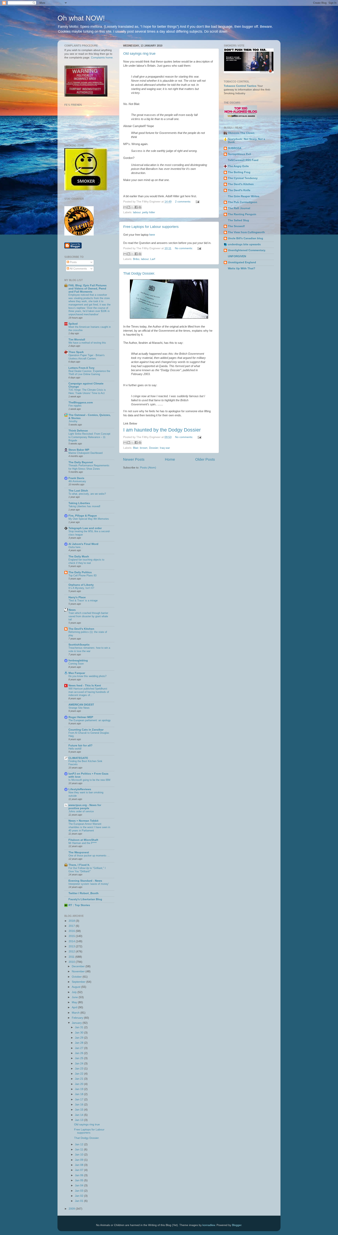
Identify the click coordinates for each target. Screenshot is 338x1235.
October (77, 976)
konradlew (208, 1225)
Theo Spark (76, 352)
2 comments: (183, 201)
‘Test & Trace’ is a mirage (83, 600)
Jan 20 (79, 1084)
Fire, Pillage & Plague (82, 515)
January (77, 1022)
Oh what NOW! (81, 18)
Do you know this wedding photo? (87, 676)
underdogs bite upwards (244, 244)
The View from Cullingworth (246, 232)
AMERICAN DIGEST (81, 704)
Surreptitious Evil (239, 154)
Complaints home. (102, 57)
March (76, 1012)
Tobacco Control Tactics (240, 85)
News (72, 609)
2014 (72, 941)
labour (137, 212)
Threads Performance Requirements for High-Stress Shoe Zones (88, 467)
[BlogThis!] (129, 207)
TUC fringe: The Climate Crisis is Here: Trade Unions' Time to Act (87, 391)
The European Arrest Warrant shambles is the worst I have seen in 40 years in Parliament (89, 827)
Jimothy (72, 421)
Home (170, 459)
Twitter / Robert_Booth (83, 893)
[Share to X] (132, 207)
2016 (72, 931)
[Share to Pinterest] (140, 207)
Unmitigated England (242, 262)
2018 (72, 920)
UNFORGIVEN (237, 256)
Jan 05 (79, 1180)
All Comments (78, 268)
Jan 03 (79, 1190)
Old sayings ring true (139, 54)
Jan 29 (79, 1037)
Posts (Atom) (148, 467)
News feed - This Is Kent (84, 685)
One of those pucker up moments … (89, 855)
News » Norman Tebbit (83, 820)
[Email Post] (196, 201)
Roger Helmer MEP (80, 717)
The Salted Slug (238, 220)
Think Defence (78, 430)
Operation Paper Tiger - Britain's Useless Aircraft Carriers (86, 357)
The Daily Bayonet (80, 462)
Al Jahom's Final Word (83, 544)
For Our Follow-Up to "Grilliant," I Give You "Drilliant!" (87, 870)
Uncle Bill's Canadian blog (245, 238)
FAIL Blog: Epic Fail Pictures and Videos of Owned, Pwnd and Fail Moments (87, 288)
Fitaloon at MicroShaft (83, 839)
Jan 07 (79, 1170)
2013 (72, 946)
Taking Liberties (79, 503)
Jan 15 (79, 1109)
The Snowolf (236, 226)
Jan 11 (79, 1149)
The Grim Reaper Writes (243, 196)
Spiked (73, 323)
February (78, 1017)
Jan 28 (79, 1042)
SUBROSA (234, 148)
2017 (72, 925)
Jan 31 (79, 1027)
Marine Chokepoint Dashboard (85, 452)
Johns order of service (81, 811)
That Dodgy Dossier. (139, 273)
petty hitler (148, 212)
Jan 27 (79, 1048)
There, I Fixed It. (79, 864)
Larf (152, 259)
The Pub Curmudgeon (242, 202)
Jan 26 (79, 1053)
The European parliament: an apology (89, 720)
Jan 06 (79, 1175)
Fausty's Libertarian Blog (85, 899)
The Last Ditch (78, 490)
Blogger (236, 1225)
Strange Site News (79, 707)
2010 (72, 961)
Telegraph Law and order (85, 528)
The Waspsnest (78, 852)
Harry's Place (77, 597)
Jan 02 (79, 1195)
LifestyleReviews (79, 789)
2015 (72, 936)
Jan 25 (79, 1058)
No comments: (184, 248)
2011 (72, 956)
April (75, 1007)
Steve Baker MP (78, 449)
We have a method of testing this (87, 342)
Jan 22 (79, 1073)
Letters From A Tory (81, 367)
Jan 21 (79, 1078)
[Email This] (125, 207)
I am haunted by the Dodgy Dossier (162, 430)
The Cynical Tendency (243, 178)
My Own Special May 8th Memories (88, 518)
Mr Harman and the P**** (82, 843)
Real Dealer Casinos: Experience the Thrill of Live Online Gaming (89, 373)
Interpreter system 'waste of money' (88, 883)
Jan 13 (79, 1120)
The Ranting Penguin (242, 214)
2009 (72, 1208)
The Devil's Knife (239, 190)
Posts (73, 262)
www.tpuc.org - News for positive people (84, 807)
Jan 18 (79, 1094)
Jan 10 (79, 1154)
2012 (72, 951)
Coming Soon (76, 663)
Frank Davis (76, 478)
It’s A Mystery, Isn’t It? (81, 588)
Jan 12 (79, 1144)
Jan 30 (79, 1032)
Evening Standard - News (85, 880)
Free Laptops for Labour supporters (151, 227)
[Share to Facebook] (136, 207)
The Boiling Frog (239, 172)
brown (143, 447)
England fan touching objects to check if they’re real (86, 561)
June (75, 997)
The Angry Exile (238, 166)
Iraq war (165, 447)
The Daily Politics (80, 572)
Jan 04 (79, 1185)
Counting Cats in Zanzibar (85, 729)
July (74, 992)
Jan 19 (79, 1089)
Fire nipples (75, 405)
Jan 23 (79, 1068)
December (78, 966)
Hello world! (75, 748)
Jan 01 (79, 1200)
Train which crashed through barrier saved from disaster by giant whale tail (88, 616)
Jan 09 (79, 1159)
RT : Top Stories (79, 905)
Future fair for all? (80, 745)
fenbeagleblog (78, 660)
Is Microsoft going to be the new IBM (89, 779)
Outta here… (75, 547)
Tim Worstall (76, 339)
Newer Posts (134, 459)
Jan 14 (79, 1114)
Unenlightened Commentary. (247, 250)
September (79, 981)
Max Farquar (76, 673)
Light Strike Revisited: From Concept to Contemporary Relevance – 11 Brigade (89, 437)
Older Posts (205, 459)
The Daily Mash (78, 556)
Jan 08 (79, 1164)
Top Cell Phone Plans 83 (82, 575)
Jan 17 (79, 1099)
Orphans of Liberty (81, 584)
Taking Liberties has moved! (84, 506)
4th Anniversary (77, 481)
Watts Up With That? (241, 268)
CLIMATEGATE (78, 758)
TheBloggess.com (80, 402)
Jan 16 (79, 1104)
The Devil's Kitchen (81, 628)
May (75, 1002)
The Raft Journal (239, 208)
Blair (135, 447)
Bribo (136, 259)
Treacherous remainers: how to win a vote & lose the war (89, 649)
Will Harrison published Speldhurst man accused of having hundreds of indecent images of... (88, 692)
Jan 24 (79, 1063)
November (78, 971)
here (152, 234)
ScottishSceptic (79, 644)
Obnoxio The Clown (241, 133)
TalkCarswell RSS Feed (243, 160)
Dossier (153, 447)
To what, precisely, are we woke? (87, 493)
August (76, 986)
